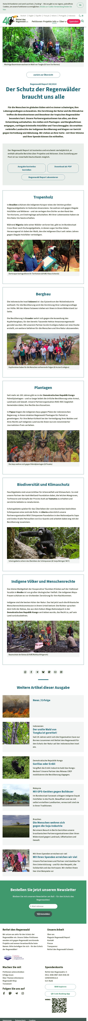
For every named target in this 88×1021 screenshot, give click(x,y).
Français (46, 16)
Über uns (50, 934)
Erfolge (8, 975)
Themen (13, 978)
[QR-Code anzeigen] (61, 672)
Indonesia (71, 16)
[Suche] (82, 21)
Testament (7, 983)
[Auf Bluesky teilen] (43, 672)
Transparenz (52, 946)
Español (38, 16)
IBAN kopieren (60, 986)
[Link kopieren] (25, 672)
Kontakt (50, 940)
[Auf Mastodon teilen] (49, 672)
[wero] (47, 999)
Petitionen (13, 972)
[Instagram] (22, 994)
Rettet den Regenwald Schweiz (60, 949)
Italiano (54, 16)
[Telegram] (16, 994)
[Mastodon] (10, 994)
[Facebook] (4, 994)
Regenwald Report (58, 937)
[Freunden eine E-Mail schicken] (55, 672)
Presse (50, 943)
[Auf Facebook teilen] (31, 672)
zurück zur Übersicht (43, 74)
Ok (80, 5)
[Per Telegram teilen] (37, 672)
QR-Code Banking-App (60, 993)
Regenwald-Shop (10, 981)
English (31, 16)
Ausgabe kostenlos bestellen (27, 168)
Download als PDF (63, 166)
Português (62, 16)
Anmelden (45, 914)
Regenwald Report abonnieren (43, 177)
